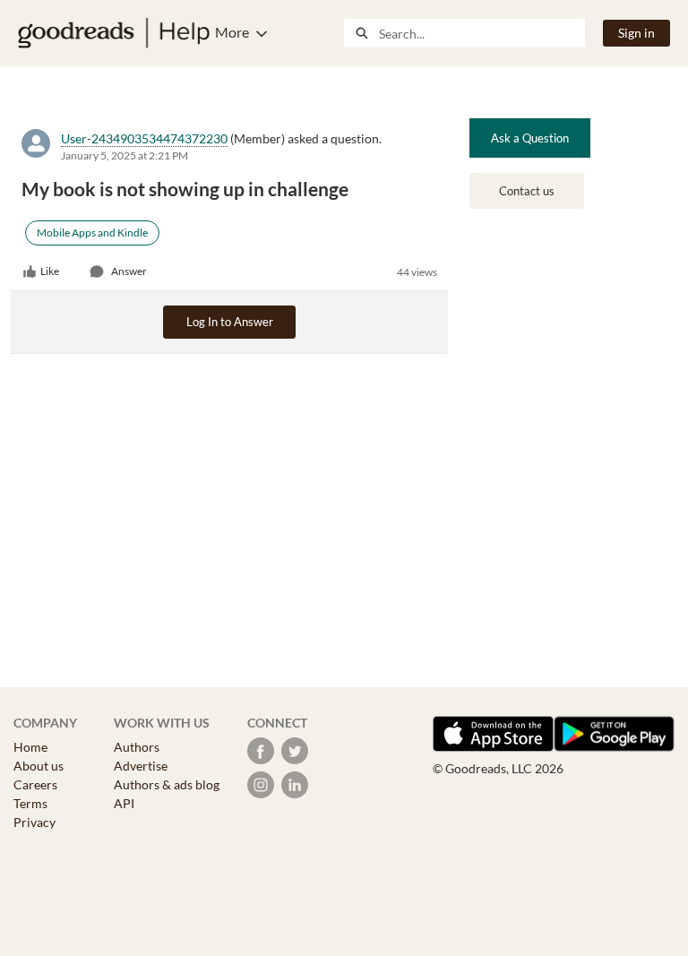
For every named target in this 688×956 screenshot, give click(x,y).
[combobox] (481, 33)
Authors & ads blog (166, 784)
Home (30, 746)
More (232, 31)
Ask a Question (530, 138)
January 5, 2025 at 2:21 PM (124, 155)
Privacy (34, 822)
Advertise (141, 765)
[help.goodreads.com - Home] (114, 33)
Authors (136, 746)
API (124, 803)
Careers (35, 784)
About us (38, 765)
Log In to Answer (229, 321)
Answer (129, 271)
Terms (30, 803)
